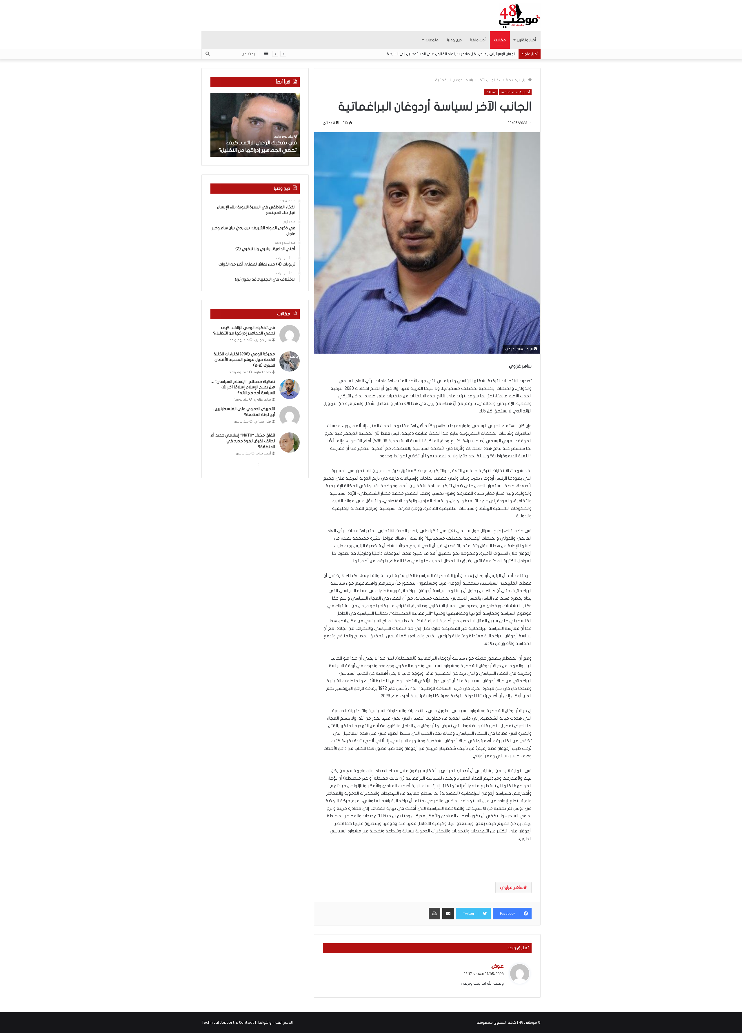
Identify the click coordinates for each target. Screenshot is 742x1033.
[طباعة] (434, 913)
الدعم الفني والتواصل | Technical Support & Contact (247, 1023)
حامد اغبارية (262, 372)
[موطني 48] (520, 15)
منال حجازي (262, 340)
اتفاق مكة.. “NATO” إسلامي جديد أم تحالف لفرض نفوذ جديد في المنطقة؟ (242, 441)
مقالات (500, 40)
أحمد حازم (264, 453)
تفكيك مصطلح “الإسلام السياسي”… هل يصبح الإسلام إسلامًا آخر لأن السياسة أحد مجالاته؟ (242, 387)
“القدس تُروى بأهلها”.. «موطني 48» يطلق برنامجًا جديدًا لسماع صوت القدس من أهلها (446, 54)
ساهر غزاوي (511, 887)
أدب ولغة (478, 40)
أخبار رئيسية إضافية (515, 92)
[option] (255, 125)
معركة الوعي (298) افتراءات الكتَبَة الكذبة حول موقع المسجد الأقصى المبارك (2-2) (244, 360)
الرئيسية (521, 80)
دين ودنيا (454, 40)
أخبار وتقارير (526, 40)
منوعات (432, 40)
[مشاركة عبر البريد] (448, 913)
